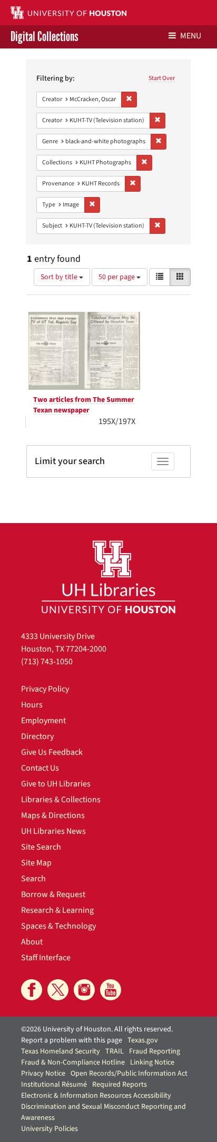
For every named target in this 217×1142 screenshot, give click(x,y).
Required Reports (119, 1084)
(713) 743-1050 (47, 661)
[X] (57, 989)
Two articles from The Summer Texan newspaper (83, 405)
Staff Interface (46, 957)
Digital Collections (44, 36)
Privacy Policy (45, 689)
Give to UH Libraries (56, 784)
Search (33, 878)
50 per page (117, 277)
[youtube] (110, 989)
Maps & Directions (53, 815)
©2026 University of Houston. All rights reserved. (97, 1029)
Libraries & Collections (61, 799)
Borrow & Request (53, 894)
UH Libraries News (53, 831)
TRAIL (114, 1051)
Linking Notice (152, 1062)
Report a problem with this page (71, 1040)
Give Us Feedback (52, 752)
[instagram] (84, 989)
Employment (43, 720)
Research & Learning (57, 910)
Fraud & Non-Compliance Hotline (73, 1062)
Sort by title (60, 277)
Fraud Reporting (154, 1051)
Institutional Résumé (54, 1084)
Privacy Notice (43, 1073)
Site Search (41, 847)
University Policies (49, 1129)
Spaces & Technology (58, 926)
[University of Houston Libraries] (108, 576)
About (32, 942)
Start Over (162, 78)
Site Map (36, 863)
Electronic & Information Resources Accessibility (96, 1095)
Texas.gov (142, 1040)
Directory (37, 736)
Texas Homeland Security (60, 1051)
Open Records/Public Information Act (129, 1073)
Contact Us (40, 768)
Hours (32, 705)
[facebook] (31, 989)
